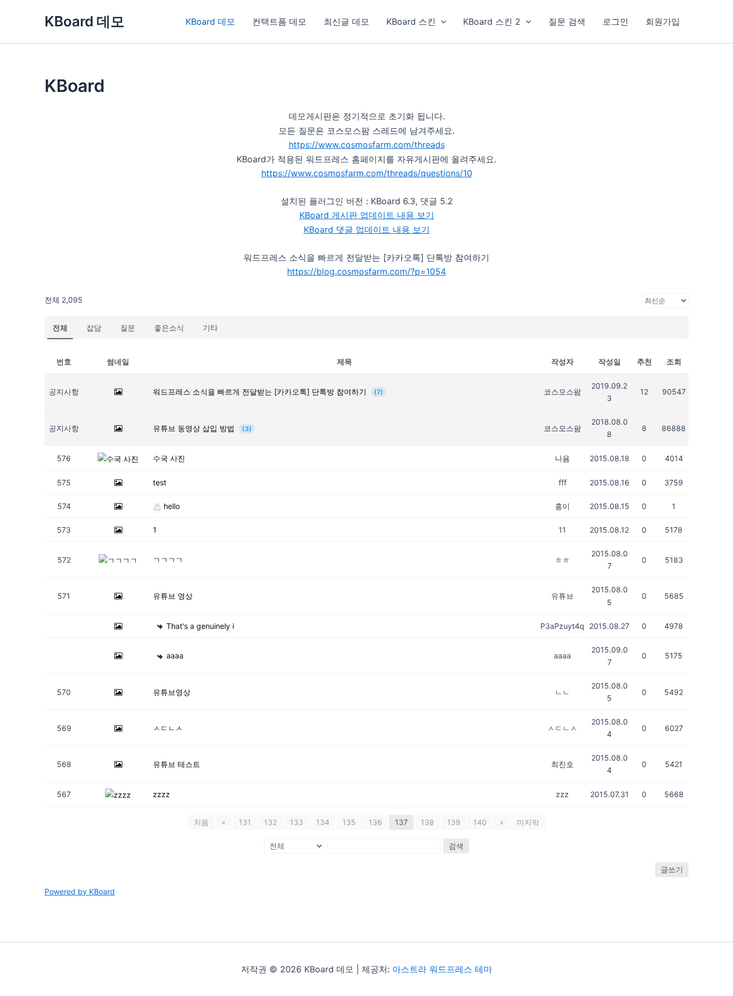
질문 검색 (566, 21)
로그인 (615, 21)
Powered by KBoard (80, 891)
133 (296, 822)
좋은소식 (169, 327)
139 (453, 822)
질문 (127, 327)
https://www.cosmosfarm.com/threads (367, 144)
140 (480, 822)
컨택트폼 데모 (279, 21)
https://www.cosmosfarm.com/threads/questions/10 (366, 173)
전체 (60, 327)
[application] (441, 21)
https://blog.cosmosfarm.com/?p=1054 (366, 271)
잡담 (93, 327)
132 (270, 822)
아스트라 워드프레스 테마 (442, 969)
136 (375, 822)
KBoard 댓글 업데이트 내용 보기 (367, 229)
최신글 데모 (346, 21)
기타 (210, 327)
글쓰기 (672, 869)
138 (427, 822)
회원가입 (663, 21)
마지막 (528, 822)
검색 (456, 845)
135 (349, 822)
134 (322, 822)
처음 (201, 822)
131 (245, 822)
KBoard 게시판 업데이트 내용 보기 (366, 215)
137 (401, 822)
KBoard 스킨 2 (492, 21)
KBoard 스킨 (411, 21)
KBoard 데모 (84, 21)
